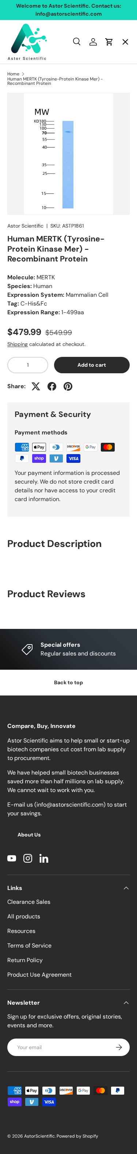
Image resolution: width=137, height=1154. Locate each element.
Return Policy (25, 960)
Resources (21, 931)
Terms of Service (29, 945)
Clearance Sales (28, 902)
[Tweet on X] (36, 386)
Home (21, 49)
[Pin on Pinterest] (68, 386)
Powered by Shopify (77, 1136)
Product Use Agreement (39, 974)
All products (23, 916)
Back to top (68, 682)
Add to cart (91, 365)
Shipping (17, 344)
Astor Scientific (25, 225)
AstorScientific (39, 1136)
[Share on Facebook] (52, 386)
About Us (29, 834)
